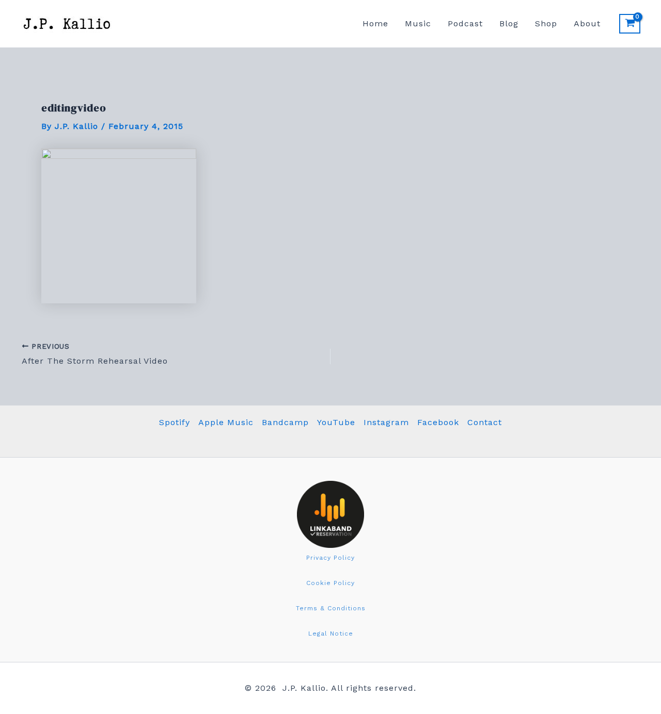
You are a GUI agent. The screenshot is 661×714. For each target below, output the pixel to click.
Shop (546, 23)
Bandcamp (285, 422)
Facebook (438, 422)
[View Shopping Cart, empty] (629, 24)
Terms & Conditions (331, 608)
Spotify (174, 422)
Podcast (465, 23)
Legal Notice (330, 633)
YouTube (336, 422)
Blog (508, 23)
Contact (484, 422)
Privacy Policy (330, 557)
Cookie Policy (330, 583)
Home (375, 23)
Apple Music (226, 422)
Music (418, 23)
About (587, 23)
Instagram (386, 422)
